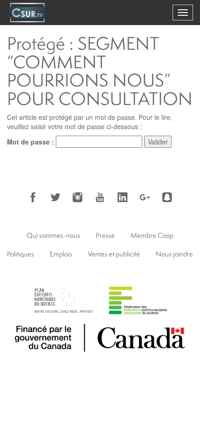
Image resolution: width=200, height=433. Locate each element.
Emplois (61, 254)
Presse (105, 235)
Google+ (144, 197)
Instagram (77, 197)
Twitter (55, 197)
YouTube (100, 197)
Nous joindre (174, 254)
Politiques (20, 254)
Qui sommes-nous (53, 235)
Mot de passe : (31, 141)
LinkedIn (122, 197)
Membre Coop (152, 235)
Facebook (33, 197)
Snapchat (167, 197)
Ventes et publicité (114, 254)
